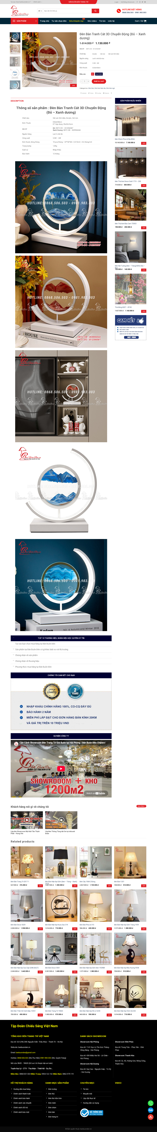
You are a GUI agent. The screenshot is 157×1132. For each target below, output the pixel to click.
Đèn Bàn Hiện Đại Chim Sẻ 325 (125, 1011)
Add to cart (99, 81)
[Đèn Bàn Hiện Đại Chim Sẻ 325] (130, 992)
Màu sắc (83, 74)
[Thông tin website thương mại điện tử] (91, 1111)
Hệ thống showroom (127, 2)
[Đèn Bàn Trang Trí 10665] (61, 992)
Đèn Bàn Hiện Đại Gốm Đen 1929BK (92, 968)
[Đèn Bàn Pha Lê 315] (96, 905)
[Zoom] (25, 84)
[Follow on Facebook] (137, 2)
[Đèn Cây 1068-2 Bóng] (96, 862)
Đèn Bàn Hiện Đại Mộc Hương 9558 (126, 968)
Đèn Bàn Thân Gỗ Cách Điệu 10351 (23, 1011)
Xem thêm (141, 806)
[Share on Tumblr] (111, 93)
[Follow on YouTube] (145, 2)
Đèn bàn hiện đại (100, 88)
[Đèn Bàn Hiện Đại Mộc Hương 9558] (130, 949)
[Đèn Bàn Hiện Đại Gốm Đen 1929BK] (96, 949)
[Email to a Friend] (98, 93)
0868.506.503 (127, 13)
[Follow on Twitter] (142, 2)
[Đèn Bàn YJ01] (130, 862)
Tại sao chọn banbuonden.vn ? (21, 2)
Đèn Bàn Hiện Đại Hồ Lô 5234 (90, 1011)
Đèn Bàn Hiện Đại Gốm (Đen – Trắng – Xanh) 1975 (61, 883)
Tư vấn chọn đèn (59, 21)
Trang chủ (44, 21)
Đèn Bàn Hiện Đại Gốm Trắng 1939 (126, 925)
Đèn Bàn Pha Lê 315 (87, 925)
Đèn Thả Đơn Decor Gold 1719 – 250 (128, 181)
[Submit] (95, 11)
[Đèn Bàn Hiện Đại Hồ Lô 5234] (96, 992)
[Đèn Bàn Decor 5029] (27, 905)
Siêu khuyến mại (76, 21)
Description (17, 101)
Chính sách (37, 2)
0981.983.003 (140, 13)
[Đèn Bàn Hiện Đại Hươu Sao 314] (61, 905)
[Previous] (26, 59)
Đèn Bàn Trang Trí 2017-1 (20, 882)
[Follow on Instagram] (140, 2)
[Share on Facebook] (83, 93)
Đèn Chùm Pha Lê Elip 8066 (125, 139)
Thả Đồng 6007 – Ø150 (123, 307)
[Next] (73, 59)
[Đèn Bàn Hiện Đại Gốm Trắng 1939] (130, 905)
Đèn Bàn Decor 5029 (18, 925)
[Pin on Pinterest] (106, 93)
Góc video (92, 21)
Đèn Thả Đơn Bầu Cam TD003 (125, 224)
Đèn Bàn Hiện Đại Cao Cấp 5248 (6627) (25, 968)
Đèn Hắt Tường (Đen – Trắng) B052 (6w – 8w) (130, 267)
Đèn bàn (91, 88)
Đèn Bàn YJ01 (119, 882)
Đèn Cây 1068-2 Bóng (87, 882)
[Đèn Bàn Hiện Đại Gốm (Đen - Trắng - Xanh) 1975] (61, 862)
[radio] (92, 74)
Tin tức (102, 21)
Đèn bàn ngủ (110, 88)
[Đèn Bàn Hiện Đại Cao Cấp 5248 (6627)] (27, 949)
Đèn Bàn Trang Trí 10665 (54, 1011)
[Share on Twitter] (91, 93)
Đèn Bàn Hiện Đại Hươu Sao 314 (56, 925)
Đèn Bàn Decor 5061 (52, 968)
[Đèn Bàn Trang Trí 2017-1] (27, 862)
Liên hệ (111, 21)
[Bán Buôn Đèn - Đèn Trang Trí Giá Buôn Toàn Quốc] (22, 11)
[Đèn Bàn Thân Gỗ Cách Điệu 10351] (27, 992)
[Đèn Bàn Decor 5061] (61, 949)
